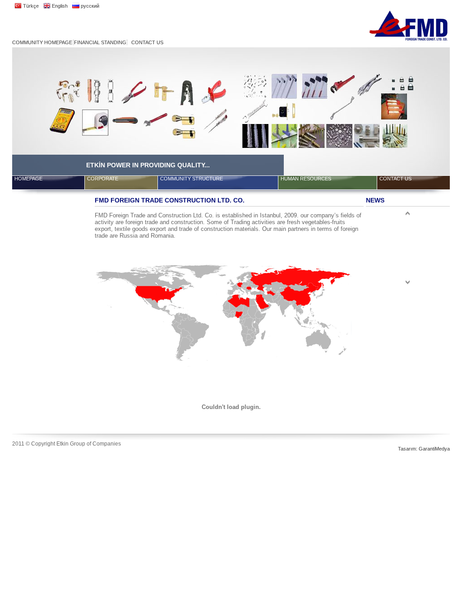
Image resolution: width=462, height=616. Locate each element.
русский (89, 6)
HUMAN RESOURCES (306, 178)
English (59, 6)
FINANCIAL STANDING (100, 42)
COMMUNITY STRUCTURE (191, 178)
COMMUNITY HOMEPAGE (42, 42)
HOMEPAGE (28, 178)
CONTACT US (147, 42)
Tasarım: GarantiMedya (424, 448)
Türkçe (30, 6)
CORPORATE (102, 178)
